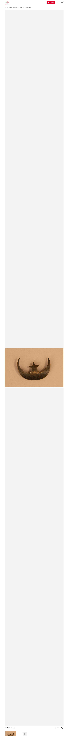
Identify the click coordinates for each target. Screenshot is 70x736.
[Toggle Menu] (62, 2)
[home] (6, 7)
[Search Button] (57, 2)
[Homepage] (7, 2)
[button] (34, 368)
